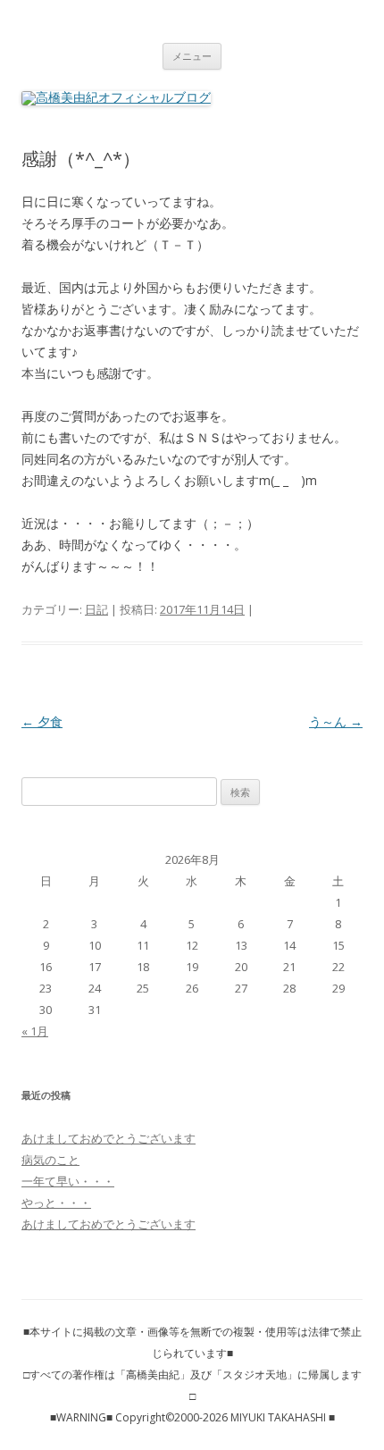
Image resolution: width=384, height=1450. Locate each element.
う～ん (336, 721)
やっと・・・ (56, 1202)
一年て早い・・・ (67, 1181)
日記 (96, 609)
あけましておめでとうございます (108, 1138)
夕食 (42, 721)
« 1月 (34, 1031)
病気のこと (50, 1160)
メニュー (192, 56)
